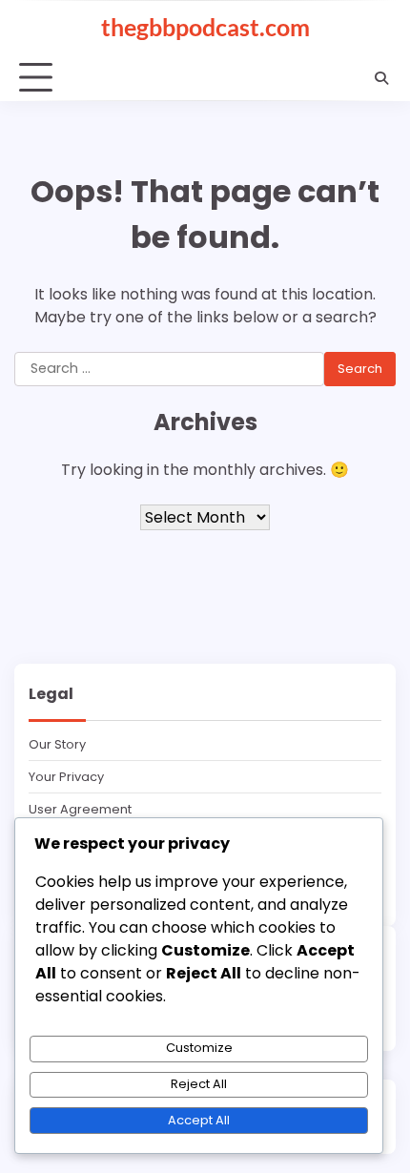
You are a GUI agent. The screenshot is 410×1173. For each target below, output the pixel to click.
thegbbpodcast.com (205, 26)
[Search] (381, 78)
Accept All (199, 1120)
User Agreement (80, 809)
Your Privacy (66, 777)
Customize (199, 1048)
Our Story (57, 744)
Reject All (199, 1084)
